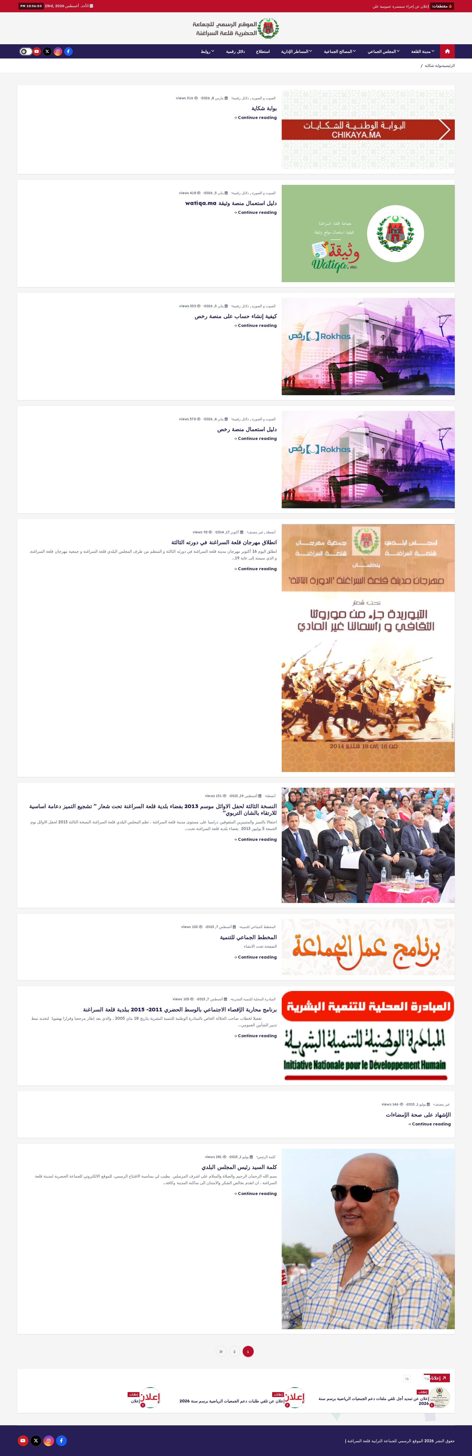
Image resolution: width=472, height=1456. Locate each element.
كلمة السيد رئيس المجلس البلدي (239, 1167)
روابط (205, 51)
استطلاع (263, 51)
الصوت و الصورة (264, 98)
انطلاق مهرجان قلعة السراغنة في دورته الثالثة (224, 542)
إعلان (424, 1400)
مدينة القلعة (421, 51)
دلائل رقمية (235, 51)
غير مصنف (255, 532)
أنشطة (271, 532)
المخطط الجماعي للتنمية (258, 927)
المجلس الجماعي (382, 51)
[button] (426, 1378)
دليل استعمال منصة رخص (247, 429)
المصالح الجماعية (338, 51)
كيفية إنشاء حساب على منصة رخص (236, 316)
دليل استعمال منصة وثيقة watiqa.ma (231, 203)
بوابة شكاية (433, 65)
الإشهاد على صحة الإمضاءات (418, 1114)
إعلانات (422, 1394)
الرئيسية (448, 65)
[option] (380, 1397)
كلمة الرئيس (266, 1157)
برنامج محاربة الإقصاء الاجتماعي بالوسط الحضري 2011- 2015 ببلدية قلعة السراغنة (180, 1009)
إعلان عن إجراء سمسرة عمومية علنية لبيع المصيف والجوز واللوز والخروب (99, 1397)
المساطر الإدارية (294, 51)
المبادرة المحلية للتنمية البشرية (254, 999)
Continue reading (257, 117)
